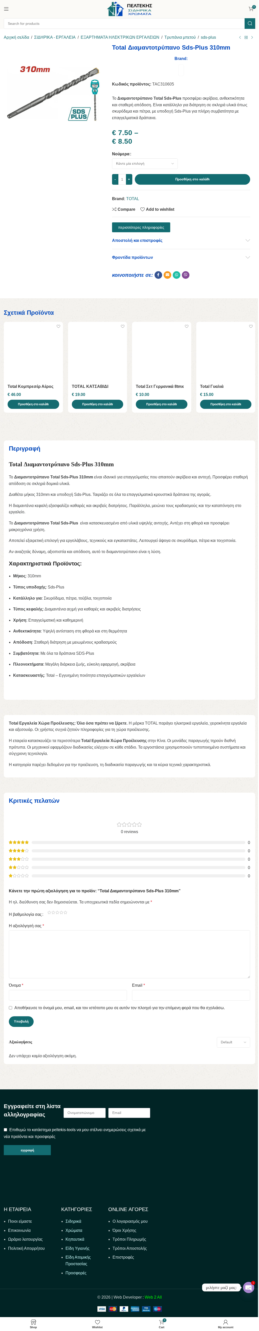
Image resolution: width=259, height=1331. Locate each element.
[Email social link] (167, 275)
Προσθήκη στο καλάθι (192, 179)
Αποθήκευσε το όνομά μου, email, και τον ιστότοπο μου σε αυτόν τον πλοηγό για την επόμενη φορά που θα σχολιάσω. (119, 1008)
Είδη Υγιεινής (78, 1248)
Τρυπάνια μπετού (180, 37)
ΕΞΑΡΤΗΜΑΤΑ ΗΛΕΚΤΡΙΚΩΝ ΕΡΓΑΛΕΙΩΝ (120, 37)
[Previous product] (240, 38)
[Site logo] (129, 8)
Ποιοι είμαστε (20, 1221)
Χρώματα (74, 1230)
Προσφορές (76, 1273)
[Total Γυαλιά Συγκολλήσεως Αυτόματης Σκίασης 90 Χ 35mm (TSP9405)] (225, 351)
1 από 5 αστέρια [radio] (49, 912)
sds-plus (208, 37)
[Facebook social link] (158, 275)
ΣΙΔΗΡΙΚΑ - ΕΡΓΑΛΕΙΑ (55, 37)
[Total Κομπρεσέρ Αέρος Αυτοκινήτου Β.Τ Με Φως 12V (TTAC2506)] (33, 351)
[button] (33, 404)
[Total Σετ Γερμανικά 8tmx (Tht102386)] (161, 351)
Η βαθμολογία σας (25, 915)
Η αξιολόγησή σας (26, 926)
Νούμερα (121, 154)
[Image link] (52, 1180)
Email (138, 985)
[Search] (250, 23)
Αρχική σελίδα (16, 37)
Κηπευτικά (75, 1239)
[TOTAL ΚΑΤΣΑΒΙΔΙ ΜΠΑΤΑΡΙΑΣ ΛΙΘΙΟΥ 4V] (97, 351)
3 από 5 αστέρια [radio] (57, 912)
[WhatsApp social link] (176, 275)
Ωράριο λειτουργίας (25, 1239)
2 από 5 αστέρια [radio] (53, 912)
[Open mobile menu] (6, 9)
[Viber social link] (185, 275)
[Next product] (252, 38)
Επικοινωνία (19, 1230)
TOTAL (132, 199)
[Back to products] (246, 38)
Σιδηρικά (73, 1221)
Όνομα (16, 985)
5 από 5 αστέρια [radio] (65, 912)
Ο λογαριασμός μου (130, 1221)
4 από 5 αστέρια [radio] (61, 912)
